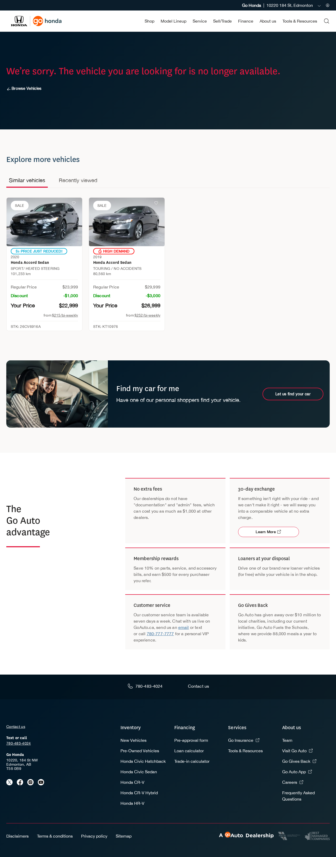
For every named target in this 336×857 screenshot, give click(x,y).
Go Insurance (240, 740)
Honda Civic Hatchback (143, 761)
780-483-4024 (18, 743)
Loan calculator (189, 750)
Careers (289, 782)
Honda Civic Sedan (138, 771)
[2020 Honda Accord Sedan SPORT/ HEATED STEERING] (44, 222)
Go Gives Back (296, 761)
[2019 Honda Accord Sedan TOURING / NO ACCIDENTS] (127, 222)
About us (268, 21)
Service (200, 21)
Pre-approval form (191, 740)
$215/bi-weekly (65, 315)
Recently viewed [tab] (78, 180)
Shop (149, 21)
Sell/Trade (222, 21)
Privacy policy (94, 836)
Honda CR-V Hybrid (139, 792)
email (183, 627)
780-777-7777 (160, 633)
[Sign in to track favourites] (75, 204)
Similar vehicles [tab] (27, 180)
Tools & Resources (299, 21)
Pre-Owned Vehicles (139, 750)
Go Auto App (294, 771)
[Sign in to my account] (328, 5)
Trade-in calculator (191, 761)
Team (287, 740)
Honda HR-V (132, 803)
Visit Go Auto (294, 750)
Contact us (15, 726)
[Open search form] (326, 21)
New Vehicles (133, 740)
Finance (245, 21)
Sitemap (124, 836)
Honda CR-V (132, 782)
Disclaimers (17, 836)
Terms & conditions (55, 836)
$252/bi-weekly (147, 315)
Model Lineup (173, 21)
